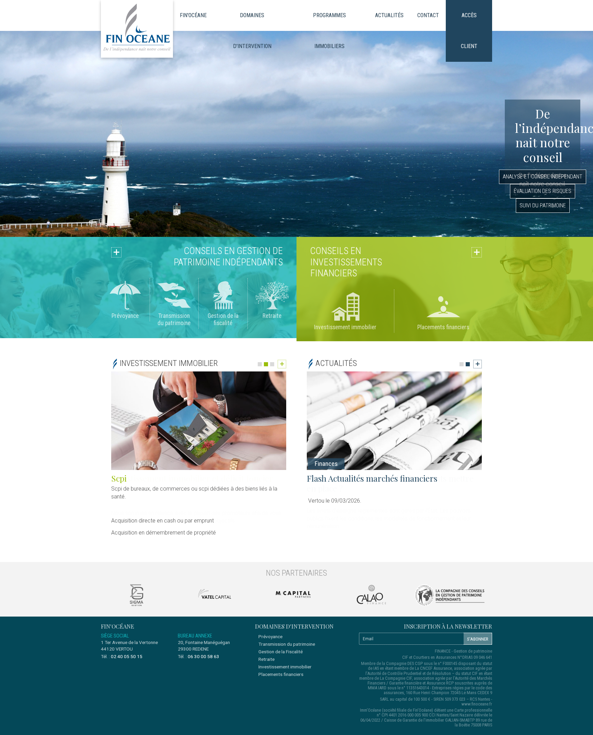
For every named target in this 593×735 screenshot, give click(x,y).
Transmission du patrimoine (174, 319)
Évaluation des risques (542, 191)
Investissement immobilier (345, 327)
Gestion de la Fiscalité (280, 651)
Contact (428, 15)
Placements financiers (443, 327)
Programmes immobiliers (329, 30)
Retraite (272, 315)
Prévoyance (125, 315)
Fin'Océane (193, 15)
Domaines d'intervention (252, 30)
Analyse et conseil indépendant (542, 176)
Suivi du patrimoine (543, 205)
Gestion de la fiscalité (223, 319)
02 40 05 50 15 (126, 656)
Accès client (469, 30)
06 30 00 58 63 (203, 656)
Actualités (389, 15)
